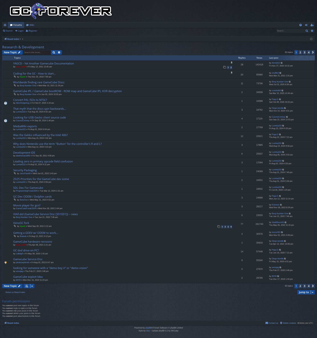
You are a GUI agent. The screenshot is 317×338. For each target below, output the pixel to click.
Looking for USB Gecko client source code (39, 117)
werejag (19, 271)
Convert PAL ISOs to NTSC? (30, 100)
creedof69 (276, 90)
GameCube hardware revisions (32, 241)
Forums (17, 25)
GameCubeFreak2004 (26, 208)
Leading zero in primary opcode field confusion (43, 161)
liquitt (22, 77)
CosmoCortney (23, 120)
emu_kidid (21, 67)
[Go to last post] (282, 63)
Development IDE (24, 152)
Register (33, 30)
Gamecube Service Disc (28, 259)
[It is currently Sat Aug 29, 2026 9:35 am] (311, 39)
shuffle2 (275, 73)
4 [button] (308, 52)
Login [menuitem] (307, 25)
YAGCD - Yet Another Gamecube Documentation (43, 63)
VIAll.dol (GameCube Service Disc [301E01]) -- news (45, 214)
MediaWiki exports (25, 126)
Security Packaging (25, 170)
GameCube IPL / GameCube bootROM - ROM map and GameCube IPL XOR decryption (67, 91)
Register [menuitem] (313, 25)
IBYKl (18, 280)
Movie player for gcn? (26, 205)
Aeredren (276, 63)
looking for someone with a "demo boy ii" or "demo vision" (50, 268)
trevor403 (276, 232)
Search (9, 30)
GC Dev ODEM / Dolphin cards (32, 196)
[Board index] (61, 11)
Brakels (23, 236)
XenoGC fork (21, 223)
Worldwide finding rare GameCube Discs (38, 82)
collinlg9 (19, 253)
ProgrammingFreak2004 (27, 191)
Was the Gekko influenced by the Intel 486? (40, 135)
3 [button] (304, 52)
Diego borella (277, 108)
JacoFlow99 (25, 173)
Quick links (6, 25)
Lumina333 (21, 112)
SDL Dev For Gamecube (28, 188)
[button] (313, 52)
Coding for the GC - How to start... (34, 73)
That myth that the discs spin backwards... (39, 108)
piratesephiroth (22, 262)
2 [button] (300, 52)
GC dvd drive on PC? (26, 250)
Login (20, 30)
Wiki (32, 25)
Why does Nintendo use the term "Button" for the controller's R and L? (57, 144)
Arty (148, 331)
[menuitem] (300, 25)
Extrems (275, 205)
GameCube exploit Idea (28, 276)
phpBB (148, 328)
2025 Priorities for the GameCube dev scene (41, 179)
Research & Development (23, 47)
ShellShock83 (278, 222)
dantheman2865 (23, 156)
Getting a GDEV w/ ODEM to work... (35, 233)
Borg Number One (28, 85)
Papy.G (275, 99)
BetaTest (24, 200)
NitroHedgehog (22, 103)
